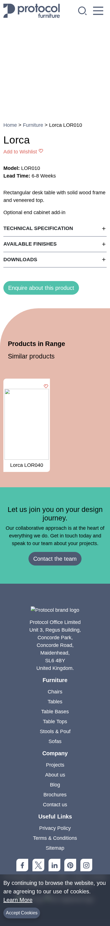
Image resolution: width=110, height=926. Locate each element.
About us (55, 775)
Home (10, 125)
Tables (55, 701)
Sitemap (55, 848)
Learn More (17, 900)
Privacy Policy (55, 828)
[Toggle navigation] (98, 10)
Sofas (55, 741)
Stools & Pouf (55, 731)
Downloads (20, 259)
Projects (55, 765)
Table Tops (55, 721)
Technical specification (38, 228)
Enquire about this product (41, 288)
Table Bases (55, 711)
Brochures (55, 795)
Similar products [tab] (31, 356)
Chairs (55, 692)
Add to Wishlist (20, 151)
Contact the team (55, 559)
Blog (55, 785)
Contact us (55, 804)
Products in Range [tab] (36, 343)
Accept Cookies (22, 912)
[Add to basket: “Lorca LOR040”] (46, 387)
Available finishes (30, 244)
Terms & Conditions (55, 838)
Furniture (33, 125)
